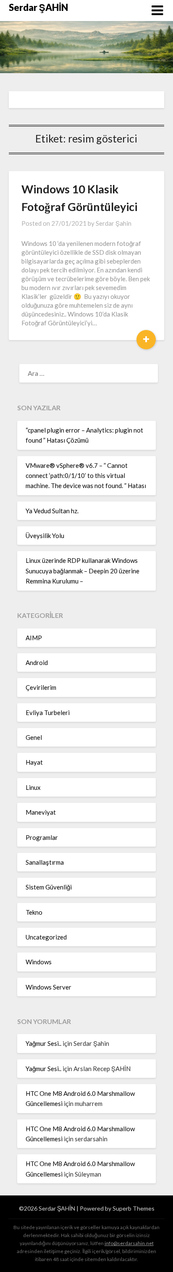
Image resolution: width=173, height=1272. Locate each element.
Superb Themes (134, 1208)
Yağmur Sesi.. (43, 1043)
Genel (34, 737)
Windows (39, 962)
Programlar (42, 837)
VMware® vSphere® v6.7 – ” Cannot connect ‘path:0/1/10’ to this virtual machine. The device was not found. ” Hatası (86, 476)
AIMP (34, 637)
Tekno (34, 912)
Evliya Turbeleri (48, 712)
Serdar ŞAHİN (38, 7)
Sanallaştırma (45, 862)
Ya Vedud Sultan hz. (52, 511)
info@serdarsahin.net (129, 1243)
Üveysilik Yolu (45, 535)
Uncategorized (46, 937)
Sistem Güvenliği (49, 887)
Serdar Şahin (113, 223)
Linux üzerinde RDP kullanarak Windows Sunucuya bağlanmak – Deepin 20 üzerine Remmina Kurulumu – (82, 571)
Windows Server (48, 987)
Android (37, 662)
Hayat (34, 762)
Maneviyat (41, 812)
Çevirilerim (41, 687)
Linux (33, 787)
